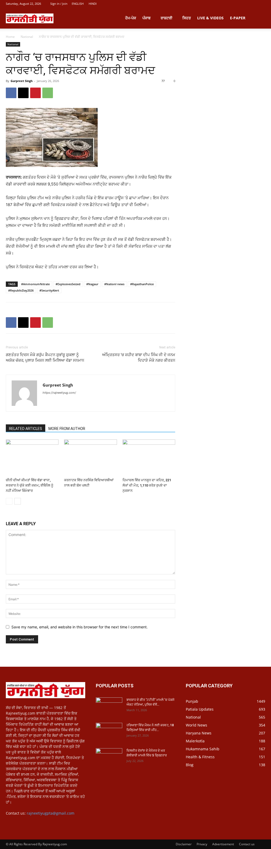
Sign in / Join (58, 4)
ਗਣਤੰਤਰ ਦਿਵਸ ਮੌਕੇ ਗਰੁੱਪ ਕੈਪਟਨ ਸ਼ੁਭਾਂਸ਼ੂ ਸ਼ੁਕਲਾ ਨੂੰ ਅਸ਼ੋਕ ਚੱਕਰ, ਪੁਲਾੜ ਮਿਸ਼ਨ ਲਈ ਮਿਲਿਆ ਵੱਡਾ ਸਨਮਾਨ (45, 357)
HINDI (93, 4)
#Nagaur (92, 284)
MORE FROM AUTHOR (66, 428)
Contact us (247, 844)
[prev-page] (9, 501)
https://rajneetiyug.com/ (59, 392)
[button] (258, 18)
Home (10, 36)
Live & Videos (210, 17)
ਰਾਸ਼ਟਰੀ (166, 17)
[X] (23, 93)
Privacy (202, 844)
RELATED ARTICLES (25, 428)
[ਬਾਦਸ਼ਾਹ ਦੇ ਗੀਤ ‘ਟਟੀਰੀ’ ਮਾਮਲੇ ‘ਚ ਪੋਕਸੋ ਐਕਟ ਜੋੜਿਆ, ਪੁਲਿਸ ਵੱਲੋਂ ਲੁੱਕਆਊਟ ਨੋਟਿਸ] (109, 706)
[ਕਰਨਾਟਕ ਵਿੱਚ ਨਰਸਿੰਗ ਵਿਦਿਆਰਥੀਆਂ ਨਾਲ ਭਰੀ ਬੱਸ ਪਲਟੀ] (90, 457)
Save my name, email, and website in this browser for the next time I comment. (79, 627)
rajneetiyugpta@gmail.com (50, 813)
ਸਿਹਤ (186, 17)
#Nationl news (114, 284)
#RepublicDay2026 (21, 290)
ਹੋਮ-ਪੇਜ (130, 17)
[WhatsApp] (47, 93)
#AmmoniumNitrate (35, 284)
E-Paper (237, 17)
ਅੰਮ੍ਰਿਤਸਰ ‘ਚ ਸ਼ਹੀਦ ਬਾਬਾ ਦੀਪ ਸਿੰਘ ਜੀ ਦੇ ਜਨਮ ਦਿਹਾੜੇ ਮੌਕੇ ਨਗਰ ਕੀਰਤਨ (138, 357)
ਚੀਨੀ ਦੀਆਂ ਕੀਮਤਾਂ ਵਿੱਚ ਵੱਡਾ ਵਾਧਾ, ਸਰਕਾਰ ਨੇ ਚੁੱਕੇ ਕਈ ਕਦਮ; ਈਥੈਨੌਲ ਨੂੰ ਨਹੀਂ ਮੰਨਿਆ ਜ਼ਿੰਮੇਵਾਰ (29, 485)
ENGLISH (78, 4)
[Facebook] (11, 93)
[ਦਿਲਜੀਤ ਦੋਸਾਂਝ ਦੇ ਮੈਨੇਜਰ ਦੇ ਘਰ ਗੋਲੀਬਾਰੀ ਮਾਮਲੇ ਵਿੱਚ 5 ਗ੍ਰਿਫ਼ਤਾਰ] (109, 757)
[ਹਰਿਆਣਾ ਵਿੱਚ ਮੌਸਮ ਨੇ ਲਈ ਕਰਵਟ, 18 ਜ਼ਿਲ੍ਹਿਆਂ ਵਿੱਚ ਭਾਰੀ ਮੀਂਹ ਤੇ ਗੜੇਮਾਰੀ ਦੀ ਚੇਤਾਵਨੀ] (109, 732)
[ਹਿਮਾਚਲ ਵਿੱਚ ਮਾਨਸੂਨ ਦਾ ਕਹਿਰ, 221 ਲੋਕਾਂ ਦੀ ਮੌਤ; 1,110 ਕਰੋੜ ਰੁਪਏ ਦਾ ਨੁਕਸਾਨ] (149, 457)
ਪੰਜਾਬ (146, 17)
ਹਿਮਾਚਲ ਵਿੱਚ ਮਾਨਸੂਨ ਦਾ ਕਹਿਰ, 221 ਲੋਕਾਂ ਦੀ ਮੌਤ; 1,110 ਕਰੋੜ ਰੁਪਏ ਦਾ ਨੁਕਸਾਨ (147, 485)
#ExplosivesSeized (68, 284)
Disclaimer (184, 844)
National (27, 36)
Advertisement (223, 844)
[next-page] (17, 501)
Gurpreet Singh (22, 81)
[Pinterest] (35, 93)
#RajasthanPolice (142, 284)
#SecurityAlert (49, 290)
